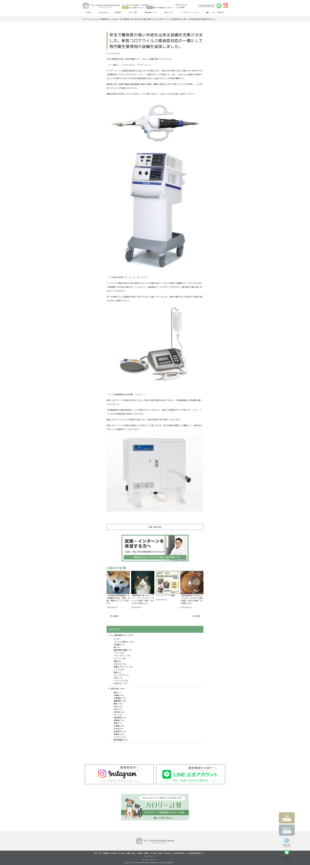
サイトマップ (149, 856)
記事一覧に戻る (155, 527)
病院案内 (118, 12)
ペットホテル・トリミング (189, 12)
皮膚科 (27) (119, 695)
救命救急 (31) (120, 717)
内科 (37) (118, 709)
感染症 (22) (119, 734)
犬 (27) (117, 638)
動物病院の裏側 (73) (123, 650)
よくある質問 (180, 7)
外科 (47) (118, 706)
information (103, 12)
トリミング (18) (121, 680)
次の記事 (196, 616)
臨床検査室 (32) (121, 739)
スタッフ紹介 (133, 12)
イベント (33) (120, 658)
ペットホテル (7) (121, 675)
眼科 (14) (118, 703)
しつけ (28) (119, 669)
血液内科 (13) (120, 731)
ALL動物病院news (105, 19)
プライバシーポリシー (149, 860)
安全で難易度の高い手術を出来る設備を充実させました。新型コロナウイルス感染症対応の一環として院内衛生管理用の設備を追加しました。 (168, 19)
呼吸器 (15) (119, 720)
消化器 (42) (119, 712)
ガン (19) (118, 714)
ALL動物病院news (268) (122, 635)
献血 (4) (117, 672)
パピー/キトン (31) (122, 655)
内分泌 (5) (118, 728)
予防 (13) (118, 677)
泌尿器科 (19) (120, 698)
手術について (168, 12)
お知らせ (115, 19)
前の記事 (114, 616)
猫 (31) (117, 647)
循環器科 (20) (120, 700)
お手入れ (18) (120, 664)
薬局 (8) (117, 661)
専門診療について (151, 12)
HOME (88, 12)
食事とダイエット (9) (123, 666)
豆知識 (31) (119, 644)
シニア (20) (119, 652)
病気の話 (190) (118, 688)
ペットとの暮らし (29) (124, 641)
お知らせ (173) (121, 683)
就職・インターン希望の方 (215, 12)
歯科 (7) (117, 692)
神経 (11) (118, 723)
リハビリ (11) (120, 737)
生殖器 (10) (119, 725)
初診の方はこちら (181, 4)
